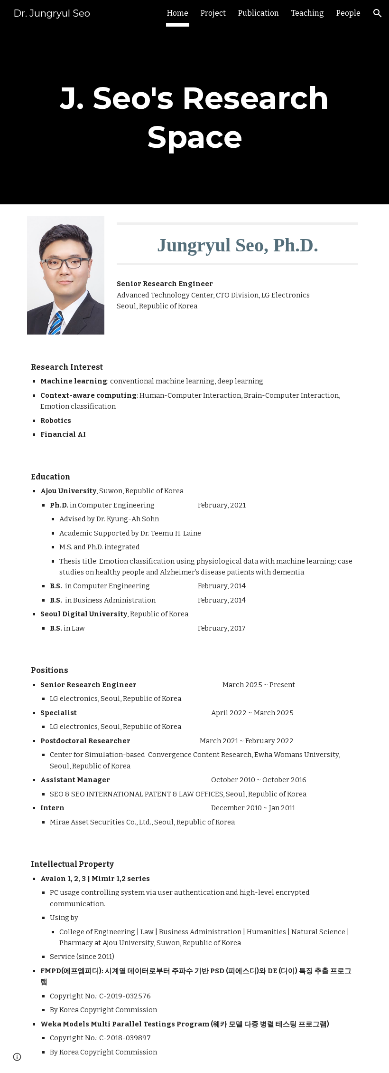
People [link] (348, 13)
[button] (377, 13)
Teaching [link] (307, 13)
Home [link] (177, 13)
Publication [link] (258, 13)
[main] (194, 115)
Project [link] (213, 13)
